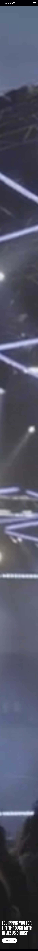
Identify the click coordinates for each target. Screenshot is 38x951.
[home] (8, 3)
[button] (34, 3)
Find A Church (9, 940)
